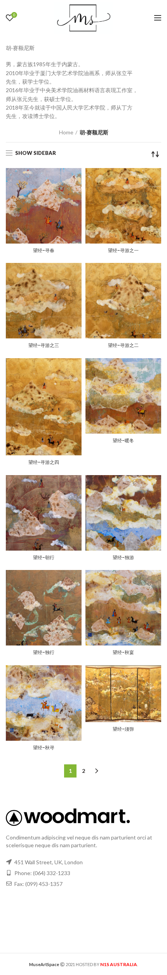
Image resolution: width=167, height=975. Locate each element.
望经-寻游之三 (43, 345)
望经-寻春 (43, 250)
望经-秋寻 (43, 748)
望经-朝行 (43, 557)
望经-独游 (123, 557)
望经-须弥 (123, 729)
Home (66, 132)
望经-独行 (43, 652)
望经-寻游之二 (123, 345)
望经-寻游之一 (123, 250)
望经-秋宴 (123, 652)
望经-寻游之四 (43, 462)
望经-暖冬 (123, 441)
